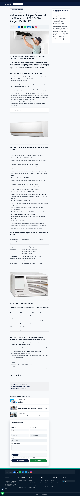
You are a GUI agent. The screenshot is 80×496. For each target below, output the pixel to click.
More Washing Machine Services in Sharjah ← (20, 386)
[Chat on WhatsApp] (2, 493)
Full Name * (13, 427)
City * (12, 432)
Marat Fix (27, 342)
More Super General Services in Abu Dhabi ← (20, 384)
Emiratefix (8, 4)
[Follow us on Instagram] (36, 27)
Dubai (41, 480)
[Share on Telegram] (30, 27)
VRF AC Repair (32, 482)
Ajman (41, 485)
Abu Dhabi (47, 480)
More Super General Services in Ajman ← (19, 388)
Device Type (32, 432)
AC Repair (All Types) (22, 480)
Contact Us (33, 4)
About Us (26, 4)
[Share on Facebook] (19, 27)
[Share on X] (22, 27)
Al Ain (46, 482)
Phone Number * (33, 427)
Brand (12, 438)
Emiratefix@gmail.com (55, 482)
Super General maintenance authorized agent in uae (30, 12)
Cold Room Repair (21, 485)
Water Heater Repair (22, 487)
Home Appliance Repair (22, 482)
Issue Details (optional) (15, 443)
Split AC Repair (32, 487)
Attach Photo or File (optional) (17, 452)
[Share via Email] (33, 27)
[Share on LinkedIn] (27, 27)
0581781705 (53, 480)
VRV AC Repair (32, 480)
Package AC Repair (33, 485)
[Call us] (2, 489)
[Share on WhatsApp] (25, 27)
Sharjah (41, 482)
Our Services (40, 4)
